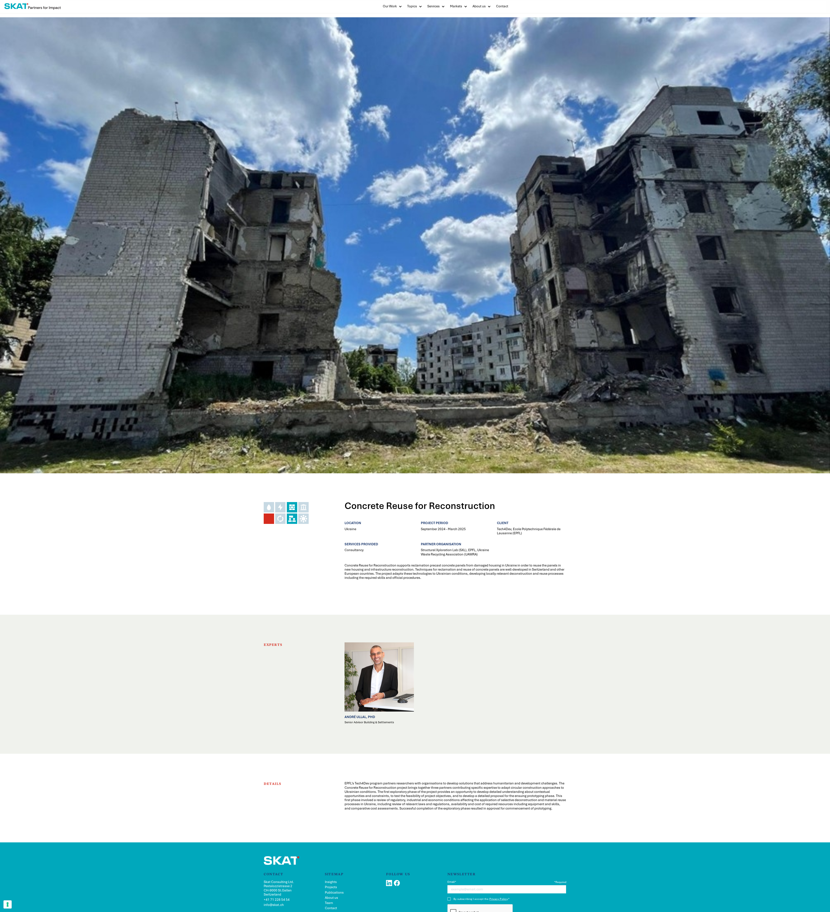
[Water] (269, 507)
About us (479, 6)
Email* (451, 882)
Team (329, 903)
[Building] (292, 507)
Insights (331, 882)
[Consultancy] (292, 519)
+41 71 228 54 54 (277, 900)
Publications (334, 893)
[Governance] (303, 507)
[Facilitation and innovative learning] (303, 519)
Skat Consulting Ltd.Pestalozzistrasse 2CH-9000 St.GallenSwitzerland (279, 888)
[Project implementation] (280, 519)
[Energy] (280, 507)
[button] (392, 6)
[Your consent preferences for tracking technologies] (7, 904)
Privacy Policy (498, 899)
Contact (331, 908)
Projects (331, 887)
